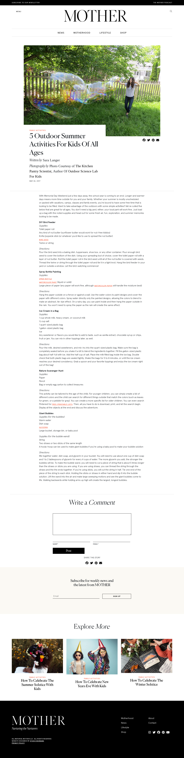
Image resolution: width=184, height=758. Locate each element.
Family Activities (37, 677)
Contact (152, 722)
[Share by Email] (157, 140)
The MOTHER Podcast (162, 3)
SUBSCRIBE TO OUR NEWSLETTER (26, 3)
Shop (123, 32)
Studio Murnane (37, 741)
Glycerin (43, 427)
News (61, 32)
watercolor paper (103, 286)
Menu (18, 11)
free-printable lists (62, 404)
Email (95, 544)
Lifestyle (105, 32)
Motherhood (81, 32)
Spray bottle (45, 279)
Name (55, 544)
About (151, 718)
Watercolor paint (48, 282)
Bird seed (43, 240)
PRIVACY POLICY (18, 743)
